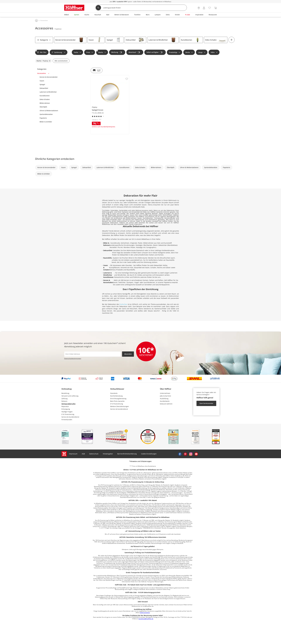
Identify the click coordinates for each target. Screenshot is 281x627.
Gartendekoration (46, 114)
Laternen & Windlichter (158, 40)
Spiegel (110, 40)
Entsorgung (65, 409)
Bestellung (65, 393)
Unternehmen (165, 393)
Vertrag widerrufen (68, 404)
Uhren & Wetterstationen (49, 110)
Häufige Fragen (67, 412)
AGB (83, 454)
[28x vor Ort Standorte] (199, 8)
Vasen (91, 40)
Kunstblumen (186, 40)
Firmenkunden (66, 420)
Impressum (73, 454)
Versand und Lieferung (69, 396)
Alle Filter (41, 51)
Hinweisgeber (108, 454)
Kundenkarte (164, 401)
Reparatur (65, 406)
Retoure (64, 401)
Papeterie (43, 118)
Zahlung (64, 398)
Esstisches (124, 304)
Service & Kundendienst (70, 417)
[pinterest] (185, 453)
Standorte (113, 393)
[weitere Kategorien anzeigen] (231, 40)
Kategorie (44, 40)
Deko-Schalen (211, 40)
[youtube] (196, 453)
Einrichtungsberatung (118, 398)
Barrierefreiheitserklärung (127, 454)
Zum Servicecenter (206, 403)
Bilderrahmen (45, 103)
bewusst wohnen (166, 404)
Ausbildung (164, 398)
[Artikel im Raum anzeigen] (96, 70)
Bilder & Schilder (46, 122)
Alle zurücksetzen (61, 61)
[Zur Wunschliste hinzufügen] (127, 79)
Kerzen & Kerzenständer (65, 40)
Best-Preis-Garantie (117, 401)
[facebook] (179, 453)
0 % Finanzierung (67, 414)
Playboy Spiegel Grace (99, 76)
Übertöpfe (43, 107)
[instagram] (190, 453)
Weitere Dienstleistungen (119, 406)
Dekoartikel (130, 40)
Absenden (128, 354)
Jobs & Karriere (165, 396)
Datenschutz (93, 454)
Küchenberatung (116, 396)
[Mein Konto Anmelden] (204, 8)
